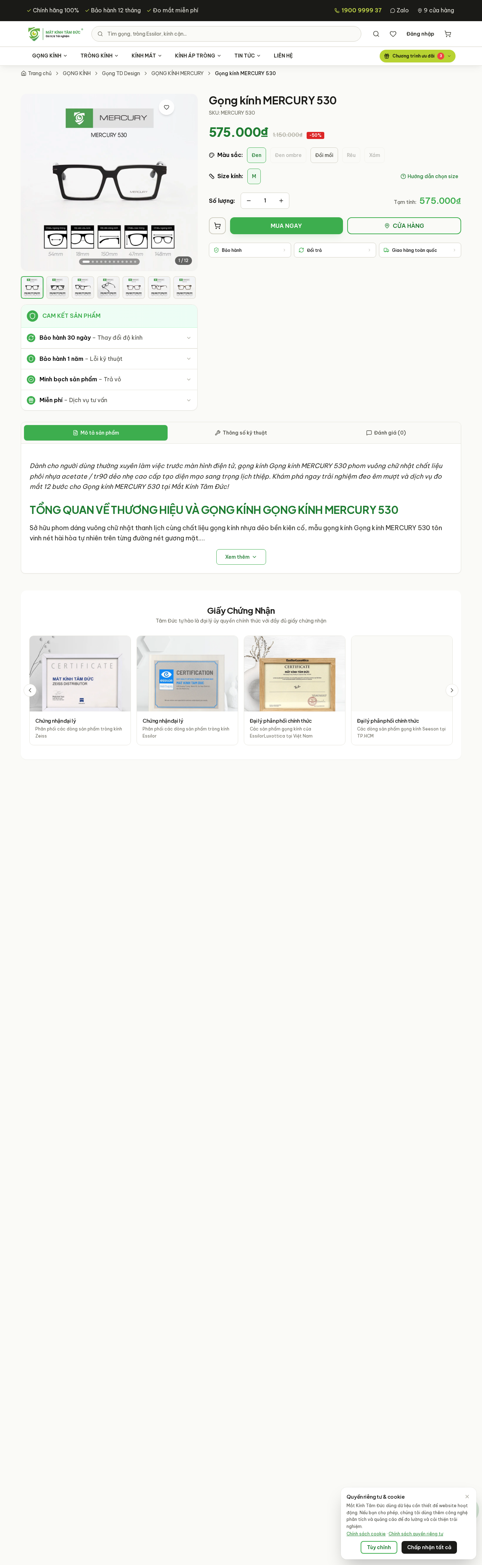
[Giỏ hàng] (448, 34)
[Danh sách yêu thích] (393, 34)
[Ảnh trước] (33, 182)
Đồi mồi (324, 155)
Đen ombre (288, 155)
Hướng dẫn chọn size (433, 176)
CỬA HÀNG (408, 225)
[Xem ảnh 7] (114, 262)
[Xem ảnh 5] (105, 262)
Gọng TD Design (121, 73)
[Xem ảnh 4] (101, 262)
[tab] (32, 287)
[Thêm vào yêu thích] (166, 107)
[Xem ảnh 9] (122, 262)
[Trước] (30, 690)
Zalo (403, 10)
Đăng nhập (420, 34)
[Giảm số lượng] (249, 200)
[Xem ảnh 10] (127, 262)
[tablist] (241, 433)
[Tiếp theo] (452, 690)
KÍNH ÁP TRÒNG (195, 56)
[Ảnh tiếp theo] (185, 182)
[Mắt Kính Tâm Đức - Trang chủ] (55, 33)
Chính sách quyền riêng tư (415, 1533)
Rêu (351, 155)
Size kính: (230, 176)
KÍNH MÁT (144, 56)
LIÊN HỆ (283, 56)
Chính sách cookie (366, 1533)
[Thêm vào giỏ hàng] (217, 225)
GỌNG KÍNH (46, 56)
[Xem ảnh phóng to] (184, 107)
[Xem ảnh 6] (110, 262)
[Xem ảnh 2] (93, 262)
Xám (374, 155)
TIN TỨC (244, 56)
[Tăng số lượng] (281, 200)
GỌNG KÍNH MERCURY (177, 73)
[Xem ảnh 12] (135, 262)
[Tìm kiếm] (376, 34)
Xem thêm (237, 557)
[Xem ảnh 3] (97, 262)
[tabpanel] (241, 508)
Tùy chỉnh (379, 1547)
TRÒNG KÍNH (96, 56)
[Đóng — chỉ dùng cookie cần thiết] (467, 1497)
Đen (256, 155)
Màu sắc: (230, 154)
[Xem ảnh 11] (131, 262)
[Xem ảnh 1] (86, 262)
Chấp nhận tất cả (429, 1547)
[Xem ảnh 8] (118, 262)
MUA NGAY (286, 225)
